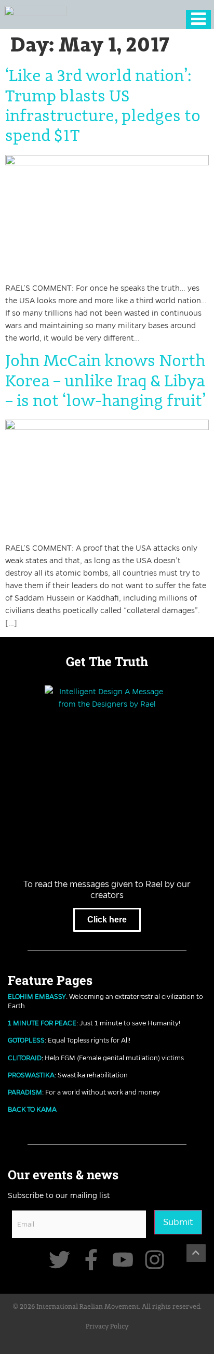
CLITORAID (25, 1057)
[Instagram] (154, 1259)
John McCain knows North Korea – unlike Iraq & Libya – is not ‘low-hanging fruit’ (105, 381)
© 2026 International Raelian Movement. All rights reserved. (107, 1307)
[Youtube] (122, 1259)
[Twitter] (59, 1259)
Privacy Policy (107, 1326)
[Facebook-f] (91, 1259)
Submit (178, 1222)
